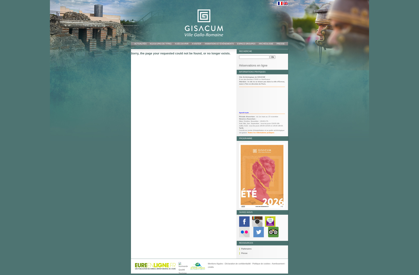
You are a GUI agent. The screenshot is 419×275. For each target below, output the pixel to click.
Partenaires (246, 249)
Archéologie (266, 44)
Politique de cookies (261, 264)
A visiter (196, 44)
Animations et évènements (219, 44)
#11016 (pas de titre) (161, 44)
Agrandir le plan (244, 112)
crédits (211, 267)
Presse (281, 44)
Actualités (140, 44)
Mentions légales (215, 264)
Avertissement (278, 264)
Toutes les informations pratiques (261, 132)
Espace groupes (246, 44)
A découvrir (182, 44)
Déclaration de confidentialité (238, 264)
